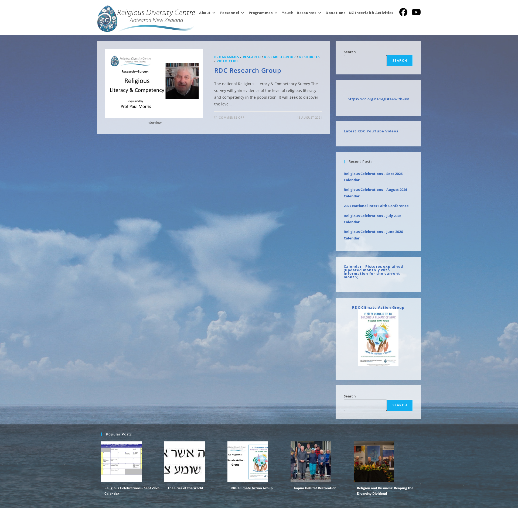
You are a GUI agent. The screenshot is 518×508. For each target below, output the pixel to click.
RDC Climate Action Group (378, 307)
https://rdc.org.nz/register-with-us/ (378, 99)
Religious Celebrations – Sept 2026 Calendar (131, 491)
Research (252, 57)
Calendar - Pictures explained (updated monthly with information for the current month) (373, 271)
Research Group (280, 57)
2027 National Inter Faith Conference (376, 205)
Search (350, 51)
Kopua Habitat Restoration (315, 488)
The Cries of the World (185, 488)
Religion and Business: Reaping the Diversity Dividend (385, 491)
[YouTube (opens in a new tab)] (416, 12)
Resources (309, 57)
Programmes (226, 57)
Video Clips (228, 61)
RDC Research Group (247, 70)
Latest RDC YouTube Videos (371, 131)
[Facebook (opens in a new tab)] (403, 12)
